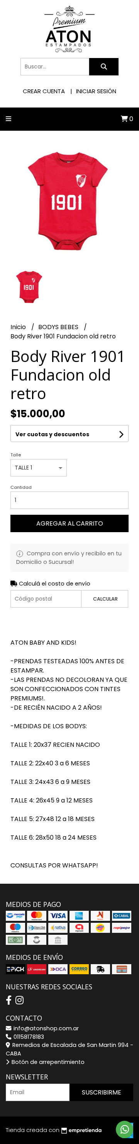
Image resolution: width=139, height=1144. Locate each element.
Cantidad (21, 487)
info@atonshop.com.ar (45, 1028)
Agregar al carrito (69, 523)
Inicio (18, 327)
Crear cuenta (44, 91)
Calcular (105, 599)
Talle (15, 455)
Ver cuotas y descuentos (52, 434)
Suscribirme (101, 1092)
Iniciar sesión (96, 91)
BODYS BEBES (59, 327)
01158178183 (28, 1037)
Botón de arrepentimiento (47, 1062)
